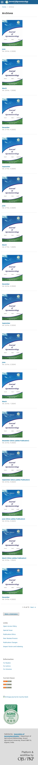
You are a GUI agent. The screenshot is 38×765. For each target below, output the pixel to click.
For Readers (7, 663)
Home (4, 7)
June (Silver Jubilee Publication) (13, 519)
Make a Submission (11, 614)
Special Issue (7, 630)
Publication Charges (10, 642)
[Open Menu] (2, 2)
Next (32, 607)
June (3, 49)
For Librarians (7, 669)
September (6, 167)
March (4, 88)
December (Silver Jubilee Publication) (15, 441)
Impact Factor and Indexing (13, 646)
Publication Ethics (9, 634)
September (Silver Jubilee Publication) (16, 480)
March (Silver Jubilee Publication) (14, 558)
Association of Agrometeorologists (14, 735)
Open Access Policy (10, 626)
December (6, 127)
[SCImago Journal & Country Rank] (15, 697)
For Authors (7, 666)
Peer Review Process (10, 638)
